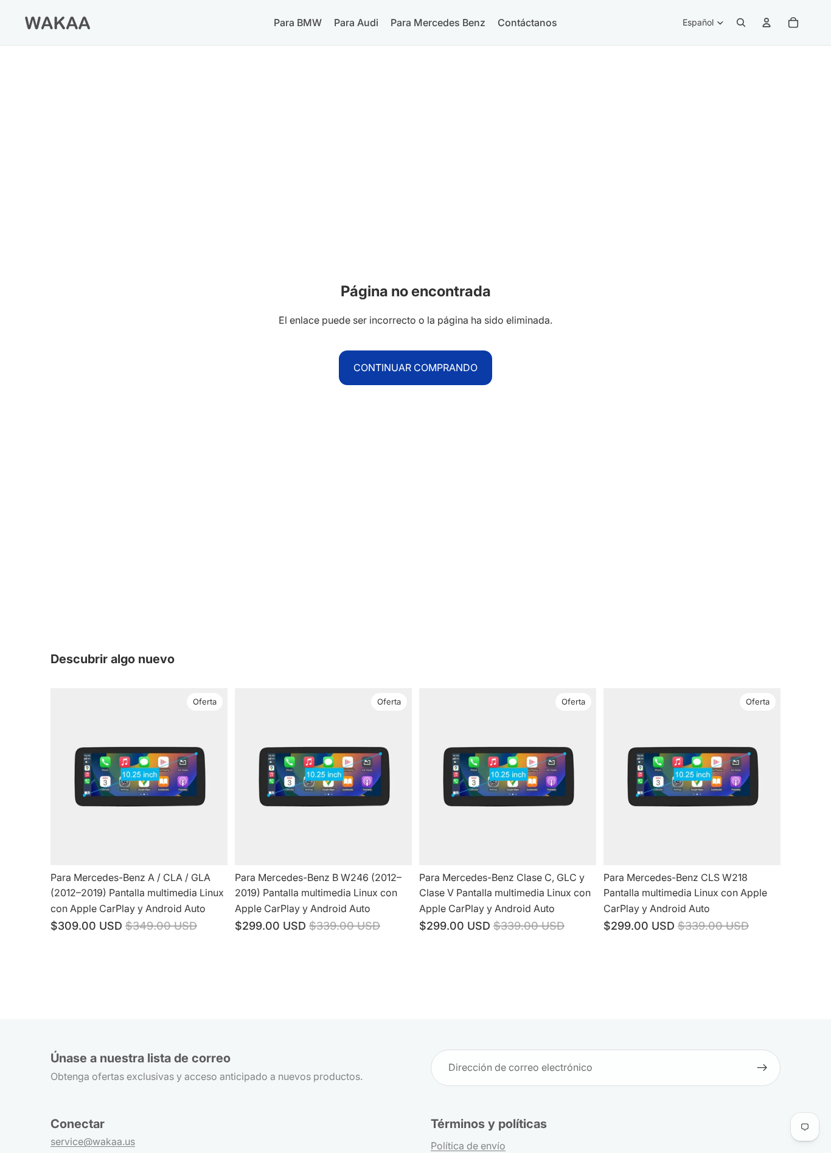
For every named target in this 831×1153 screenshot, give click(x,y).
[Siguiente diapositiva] (393, 776)
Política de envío (468, 1146)
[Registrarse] (762, 1068)
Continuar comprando (415, 367)
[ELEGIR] (209, 846)
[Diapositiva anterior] (253, 776)
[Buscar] (741, 22)
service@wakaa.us (92, 1141)
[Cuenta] (766, 22)
